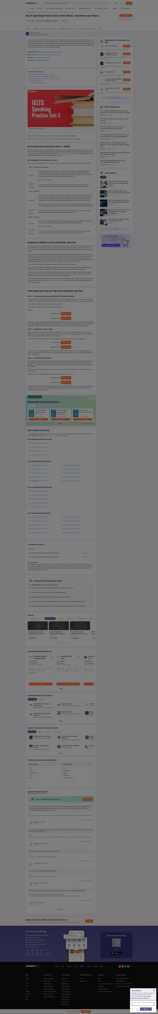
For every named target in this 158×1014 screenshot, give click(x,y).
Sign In (146, 1009)
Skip (137, 1009)
